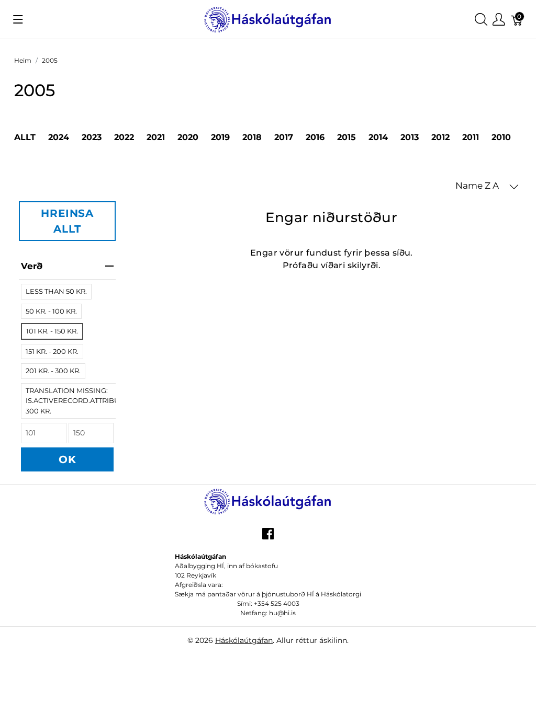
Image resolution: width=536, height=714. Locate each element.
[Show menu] (18, 19)
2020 (187, 137)
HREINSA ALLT (67, 221)
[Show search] (481, 19)
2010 (501, 137)
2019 (220, 137)
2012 (440, 137)
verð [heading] (31, 266)
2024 (58, 137)
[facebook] (268, 537)
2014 (378, 137)
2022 (124, 137)
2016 (315, 137)
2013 (409, 137)
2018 (252, 137)
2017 (283, 137)
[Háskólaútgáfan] (268, 19)
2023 (92, 137)
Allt (25, 137)
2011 (470, 137)
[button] (487, 186)
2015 (346, 137)
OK (67, 459)
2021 (156, 137)
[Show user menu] (499, 19)
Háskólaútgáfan (244, 640)
